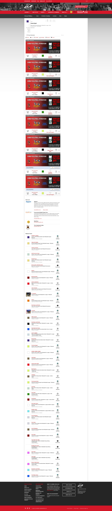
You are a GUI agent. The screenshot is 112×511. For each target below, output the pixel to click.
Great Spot (33, 392)
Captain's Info (27, 495)
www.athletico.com (37, 209)
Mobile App (42, 1)
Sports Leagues (27, 489)
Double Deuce (34, 258)
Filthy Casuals (34, 316)
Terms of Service (69, 508)
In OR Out (33, 386)
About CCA (26, 487)
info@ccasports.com (81, 492)
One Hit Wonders (35, 415)
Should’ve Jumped (35, 235)
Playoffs (48, 37)
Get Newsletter (68, 488)
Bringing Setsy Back (35, 445)
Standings (42, 37)
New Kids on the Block (36, 468)
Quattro (33, 270)
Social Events (27, 490)
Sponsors (26, 492)
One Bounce (34, 398)
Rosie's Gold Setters (35, 462)
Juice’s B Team (34, 287)
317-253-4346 (80, 493)
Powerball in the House (36, 328)
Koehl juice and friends (36, 322)
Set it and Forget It (50, 75)
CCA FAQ (26, 494)
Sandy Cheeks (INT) (35, 363)
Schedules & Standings (53, 12)
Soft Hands (34, 357)
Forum (53, 37)
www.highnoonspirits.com (38, 222)
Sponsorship (27, 1)
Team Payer (38, 486)
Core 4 (33, 299)
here (50, 495)
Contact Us (68, 491)
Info (32, 37)
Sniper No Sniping (35, 242)
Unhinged (33, 374)
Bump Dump (34, 338)
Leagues (27, 12)
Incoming (33, 310)
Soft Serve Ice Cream (35, 253)
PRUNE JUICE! (34, 409)
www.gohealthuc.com (38, 218)
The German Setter (35, 381)
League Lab (86, 508)
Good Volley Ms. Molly (35, 439)
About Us (64, 12)
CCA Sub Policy (39, 497)
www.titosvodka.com (37, 226)
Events (42, 12)
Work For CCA (69, 494)
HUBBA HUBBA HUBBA (36, 351)
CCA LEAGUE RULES (40, 499)
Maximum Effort (34, 276)
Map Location (45, 209)
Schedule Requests (40, 495)
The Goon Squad (35, 345)
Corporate (33, 1)
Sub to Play (35, 12)
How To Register (28, 497)
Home (28, 37)
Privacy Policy (76, 508)
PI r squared (34, 293)
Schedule (36, 37)
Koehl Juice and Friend (36, 305)
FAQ (38, 1)
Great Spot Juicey (35, 403)
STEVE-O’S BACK (35, 247)
